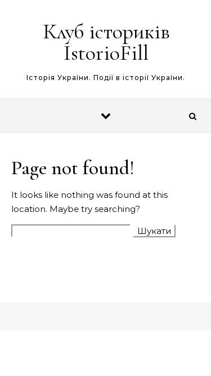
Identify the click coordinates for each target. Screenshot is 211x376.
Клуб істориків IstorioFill (106, 42)
